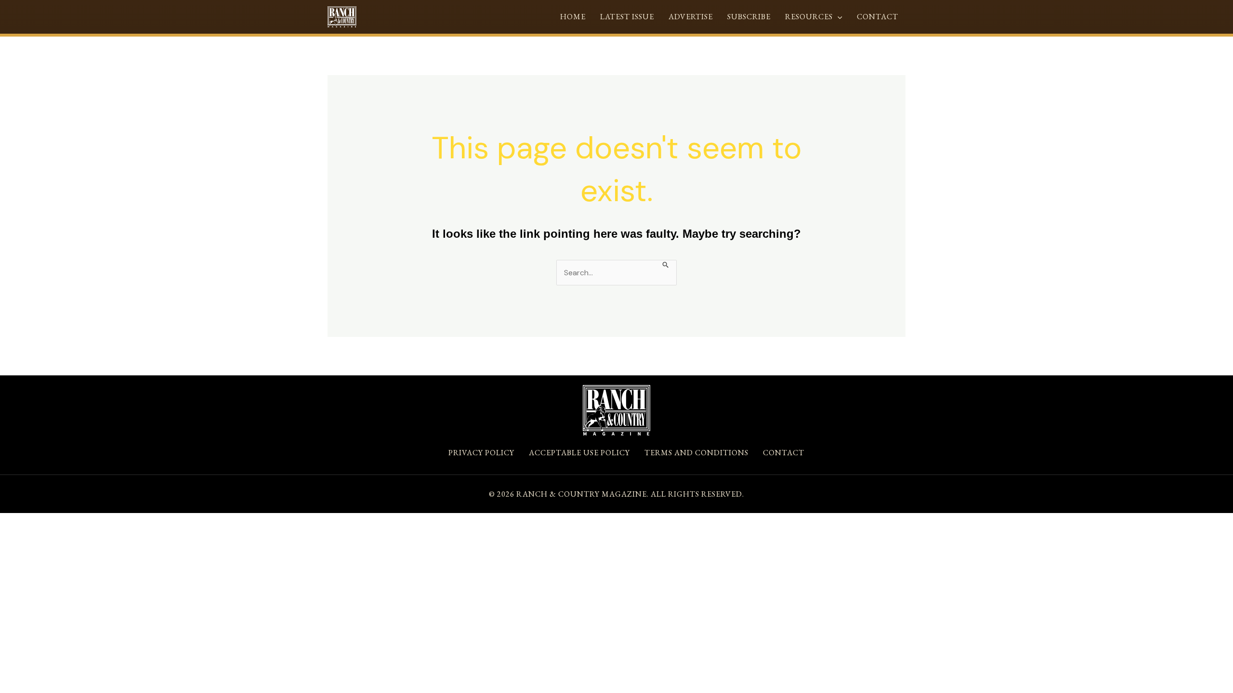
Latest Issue (627, 17)
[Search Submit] (665, 264)
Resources (809, 17)
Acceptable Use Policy (579, 453)
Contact (877, 17)
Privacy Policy (481, 453)
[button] (837, 17)
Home (573, 17)
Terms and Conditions (696, 453)
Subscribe (749, 17)
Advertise (691, 17)
